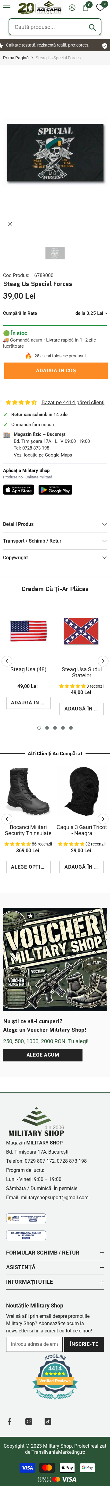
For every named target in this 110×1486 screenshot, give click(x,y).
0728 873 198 (35, 448)
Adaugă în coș (55, 370)
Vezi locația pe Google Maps (43, 455)
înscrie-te (84, 1344)
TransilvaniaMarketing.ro (58, 1452)
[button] (6, 7)
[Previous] (7, 661)
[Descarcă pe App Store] (18, 489)
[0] (100, 7)
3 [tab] (55, 728)
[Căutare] (92, 27)
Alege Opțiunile (30, 867)
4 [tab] (63, 728)
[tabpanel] (28, 658)
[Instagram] (28, 1421)
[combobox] (55, 27)
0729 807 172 (40, 1161)
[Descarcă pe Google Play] (55, 489)
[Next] (103, 661)
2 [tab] (47, 728)
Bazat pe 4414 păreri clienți (73, 402)
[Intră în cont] (72, 8)
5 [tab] (71, 728)
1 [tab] (39, 728)
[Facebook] (9, 1421)
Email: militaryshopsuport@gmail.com (47, 1197)
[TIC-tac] (48, 1421)
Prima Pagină (16, 57)
